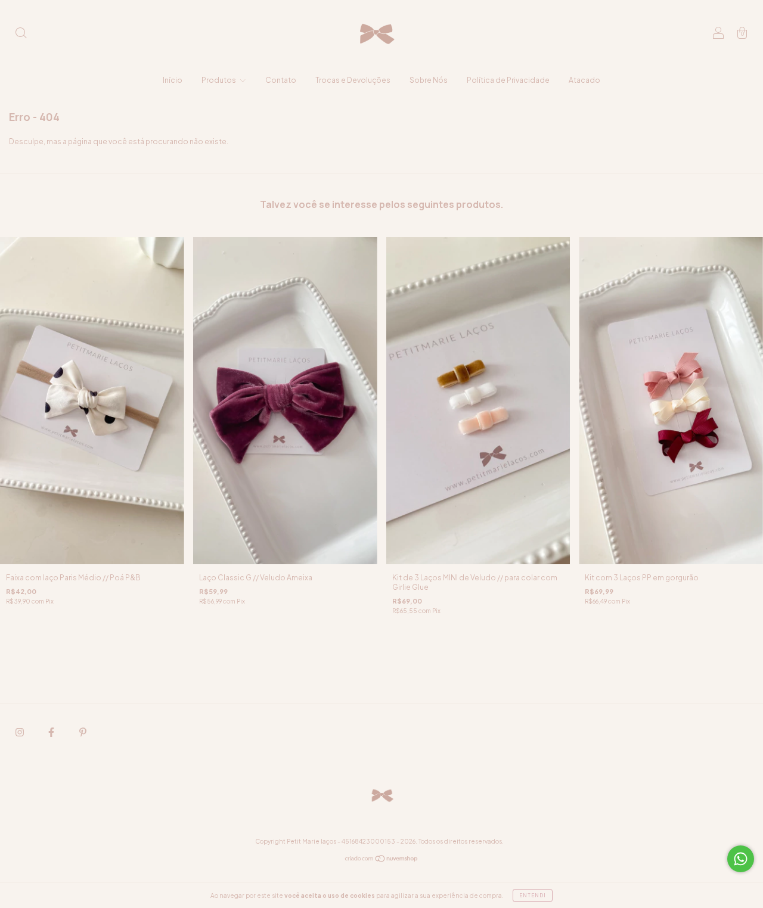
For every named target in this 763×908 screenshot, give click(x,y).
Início (172, 80)
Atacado (584, 80)
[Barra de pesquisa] (21, 34)
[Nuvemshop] (382, 860)
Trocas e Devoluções (352, 80)
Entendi (532, 895)
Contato (280, 80)
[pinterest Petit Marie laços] (83, 731)
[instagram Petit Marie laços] (20, 731)
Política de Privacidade (508, 80)
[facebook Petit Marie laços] (52, 731)
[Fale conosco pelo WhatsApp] (740, 858)
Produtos (219, 80)
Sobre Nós (429, 80)
